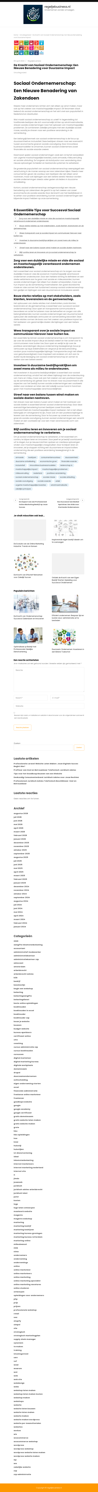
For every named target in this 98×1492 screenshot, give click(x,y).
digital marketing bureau (26, 1061)
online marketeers (23, 1273)
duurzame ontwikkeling (25, 461)
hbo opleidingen (22, 1134)
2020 (16, 941)
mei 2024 (18, 912)
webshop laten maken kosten (28, 1394)
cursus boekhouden (23, 1050)
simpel (17, 1324)
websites (18, 1427)
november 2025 (21, 846)
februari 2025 (20, 879)
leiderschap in (66, 465)
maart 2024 (19, 919)
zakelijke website (22, 1467)
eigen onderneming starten (27, 1083)
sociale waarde (44, 481)
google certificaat (23, 1113)
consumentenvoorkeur (50, 457)
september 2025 (22, 853)
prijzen (17, 1306)
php (16, 1299)
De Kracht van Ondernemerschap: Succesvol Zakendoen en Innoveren (29, 617)
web (16, 1376)
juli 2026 (18, 817)
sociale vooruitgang (24, 481)
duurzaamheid (71, 457)
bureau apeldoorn (23, 1032)
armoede (20, 457)
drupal (17, 1072)
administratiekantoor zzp (26, 959)
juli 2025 (18, 861)
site (15, 1328)
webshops (19, 1401)
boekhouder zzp (21, 1018)
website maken (21, 1416)
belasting (18, 992)
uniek (58, 481)
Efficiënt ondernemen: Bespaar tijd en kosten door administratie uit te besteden (68, 618)
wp (15, 1460)
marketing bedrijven (24, 1229)
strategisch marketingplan (27, 1335)
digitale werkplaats (23, 1065)
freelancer (19, 1098)
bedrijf (17, 981)
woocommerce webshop (26, 1441)
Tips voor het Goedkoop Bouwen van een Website (38, 773)
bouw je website (22, 1021)
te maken (18, 1346)
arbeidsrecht (20, 970)
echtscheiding (21, 1080)
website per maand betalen (27, 1423)
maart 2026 (19, 831)
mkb (16, 1248)
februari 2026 (20, 835)
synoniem (18, 1343)
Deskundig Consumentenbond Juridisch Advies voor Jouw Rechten (46, 777)
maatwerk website (23, 1211)
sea (15, 1317)
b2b (15, 977)
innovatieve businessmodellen (43, 465)
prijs (16, 1302)
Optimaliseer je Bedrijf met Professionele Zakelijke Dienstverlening (25, 649)
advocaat (18, 963)
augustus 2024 (21, 901)
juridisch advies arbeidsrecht (28, 1189)
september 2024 (22, 897)
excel (16, 1087)
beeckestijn (19, 985)
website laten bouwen (24, 1408)
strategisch (19, 1332)
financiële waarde (69, 461)
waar (16, 1365)
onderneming (20, 1259)
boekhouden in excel (24, 1010)
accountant (19, 948)
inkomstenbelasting (23, 1160)
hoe (15, 1138)
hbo (15, 1131)
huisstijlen (19, 1149)
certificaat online (22, 1036)
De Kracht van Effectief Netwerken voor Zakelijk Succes (28, 576)
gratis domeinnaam (23, 1116)
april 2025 (18, 872)
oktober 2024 (20, 894)
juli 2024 (18, 905)
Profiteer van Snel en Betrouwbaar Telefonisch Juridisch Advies (45, 770)
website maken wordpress (27, 1419)
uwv (16, 1357)
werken (17, 1430)
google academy (22, 1109)
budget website (21, 1029)
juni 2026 (18, 821)
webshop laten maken (25, 1390)
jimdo (16, 1178)
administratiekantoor (24, 955)
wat (15, 1372)
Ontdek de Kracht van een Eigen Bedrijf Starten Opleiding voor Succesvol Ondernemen (65, 580)
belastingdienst (21, 999)
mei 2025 (18, 868)
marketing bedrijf (22, 1226)
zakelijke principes (23, 489)
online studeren (21, 1288)
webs (16, 1386)
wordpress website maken (27, 1456)
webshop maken (22, 1397)
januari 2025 (20, 883)
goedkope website (23, 1102)
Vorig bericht (33, 503)
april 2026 (18, 828)
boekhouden (20, 1007)
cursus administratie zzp (26, 1047)
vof (15, 1361)
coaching (18, 1043)
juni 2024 (18, 908)
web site (18, 1379)
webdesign (19, 1383)
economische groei (48, 461)
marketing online (22, 1240)
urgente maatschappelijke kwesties (31, 485)
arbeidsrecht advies (24, 974)
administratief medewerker (27, 952)
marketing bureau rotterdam (28, 1237)
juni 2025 (18, 864)
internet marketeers (24, 1164)
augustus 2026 (21, 813)
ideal (16, 1156)
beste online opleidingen (26, 1003)
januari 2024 (20, 926)
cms (16, 1039)
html (16, 1142)
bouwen (18, 1025)
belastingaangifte (23, 996)
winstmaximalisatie (59, 485)
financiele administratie (26, 1091)
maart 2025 (19, 875)
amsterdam (19, 966)
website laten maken (24, 1412)
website (18, 1405)
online (17, 1266)
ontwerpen (19, 1292)
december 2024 (21, 886)
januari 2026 (20, 839)
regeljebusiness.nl (57, 7)
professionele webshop (25, 1310)
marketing (19, 1222)
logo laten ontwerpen (24, 1208)
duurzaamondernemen (25, 1076)
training (18, 1350)
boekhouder (20, 1014)
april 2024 (19, 916)
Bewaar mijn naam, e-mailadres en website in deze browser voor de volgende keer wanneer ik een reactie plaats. (49, 716)
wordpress (19, 1445)
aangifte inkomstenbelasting (28, 945)
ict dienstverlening (23, 1153)
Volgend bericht (68, 503)
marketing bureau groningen (28, 1233)
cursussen (19, 1054)
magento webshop (23, 1218)
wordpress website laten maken (29, 1452)
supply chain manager (25, 1339)
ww (15, 1463)
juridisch (18, 1186)
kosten (17, 1200)
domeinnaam (20, 1069)
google (17, 1105)
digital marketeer (22, 1058)
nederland (37, 473)
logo (16, 1204)
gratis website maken (24, 1124)
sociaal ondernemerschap (27, 477)
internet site (20, 1171)
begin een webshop (23, 988)
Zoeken (17, 743)
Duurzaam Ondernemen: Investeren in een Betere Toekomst (68, 650)
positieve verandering (56, 473)
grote (16, 1127)
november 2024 (21, 890)
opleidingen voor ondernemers (29, 1295)
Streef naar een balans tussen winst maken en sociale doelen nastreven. (50, 247)
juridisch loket (21, 1193)
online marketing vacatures (27, 1284)
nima (16, 1251)
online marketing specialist (27, 1281)
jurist (16, 1197)
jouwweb (18, 1182)
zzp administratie (22, 1474)
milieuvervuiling (22, 473)
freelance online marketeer (27, 1094)
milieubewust (20, 1244)
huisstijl (17, 1145)
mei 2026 (18, 824)
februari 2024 (20, 923)
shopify (17, 1321)
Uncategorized (20, 72)
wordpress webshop (24, 1449)
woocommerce (21, 1438)
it (14, 1175)
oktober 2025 (20, 850)
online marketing (22, 1277)
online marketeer (22, 1270)
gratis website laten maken (27, 1120)
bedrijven (32, 457)
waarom (18, 1368)
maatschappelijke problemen (54, 469)
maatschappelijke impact (27, 469)
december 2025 (21, 842)
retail (16, 1313)
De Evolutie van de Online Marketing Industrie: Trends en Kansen (29, 545)
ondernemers (20, 1255)
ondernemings (21, 1262)
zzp (15, 1471)
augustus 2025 (21, 857)
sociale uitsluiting (67, 477)
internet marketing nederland (28, 1167)
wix (15, 1434)
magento (18, 1215)
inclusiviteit (20, 465)
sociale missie (49, 477)
